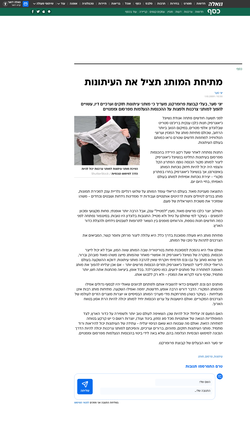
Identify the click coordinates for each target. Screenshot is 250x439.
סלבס (149, 3)
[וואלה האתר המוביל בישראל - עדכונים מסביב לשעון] (216, 4)
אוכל (128, 3)
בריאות (115, 3)
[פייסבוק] (32, 11)
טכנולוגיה (88, 3)
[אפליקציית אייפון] (43, 11)
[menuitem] (198, 4)
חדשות (200, 3)
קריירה (143, 12)
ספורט (188, 3)
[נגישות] (5, 4)
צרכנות (188, 12)
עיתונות (218, 357)
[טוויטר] (38, 11)
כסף (138, 3)
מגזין (170, 12)
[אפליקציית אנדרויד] (49, 11)
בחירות (174, 3)
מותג (201, 357)
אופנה (73, 3)
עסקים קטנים (157, 12)
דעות (178, 12)
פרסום (209, 357)
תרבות (161, 3)
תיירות (102, 3)
